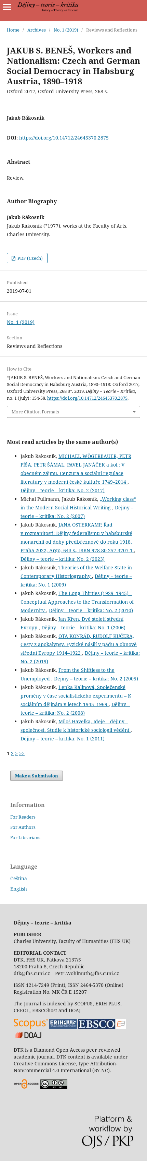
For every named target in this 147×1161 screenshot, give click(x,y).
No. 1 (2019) (66, 30)
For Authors (23, 827)
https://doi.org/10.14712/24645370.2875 (64, 137)
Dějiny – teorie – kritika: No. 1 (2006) (83, 627)
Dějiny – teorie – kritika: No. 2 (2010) (91, 610)
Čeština (18, 878)
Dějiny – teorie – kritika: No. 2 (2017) (63, 490)
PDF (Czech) (29, 258)
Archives (36, 30)
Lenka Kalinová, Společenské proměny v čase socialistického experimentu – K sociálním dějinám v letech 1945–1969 (76, 696)
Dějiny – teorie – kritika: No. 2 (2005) (96, 678)
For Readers (23, 817)
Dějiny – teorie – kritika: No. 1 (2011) (63, 738)
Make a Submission (36, 776)
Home (13, 30)
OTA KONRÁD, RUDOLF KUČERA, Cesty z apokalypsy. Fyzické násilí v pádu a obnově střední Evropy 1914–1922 (79, 644)
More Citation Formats (35, 412)
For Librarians (25, 837)
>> (22, 753)
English (18, 888)
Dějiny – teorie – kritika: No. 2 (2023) (63, 559)
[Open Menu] (7, 7)
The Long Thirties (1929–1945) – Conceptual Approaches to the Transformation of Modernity (77, 602)
